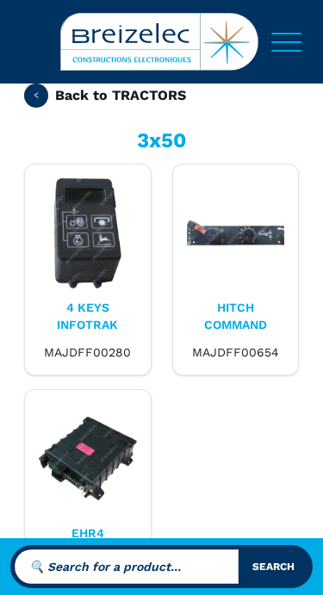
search (273, 567)
